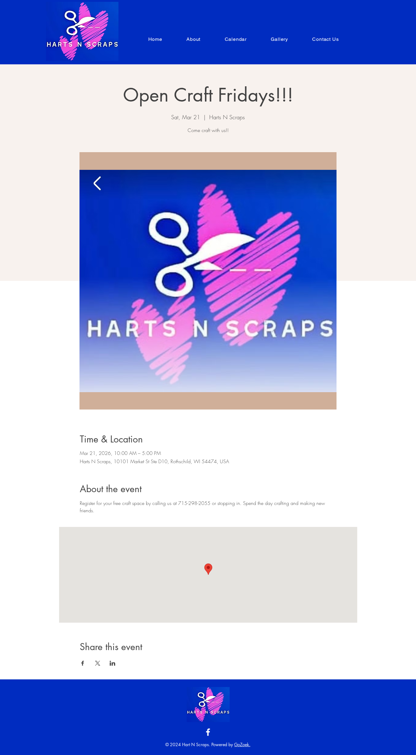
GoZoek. (242, 744)
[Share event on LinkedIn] (112, 663)
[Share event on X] (97, 663)
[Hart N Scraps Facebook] (208, 732)
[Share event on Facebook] (83, 663)
